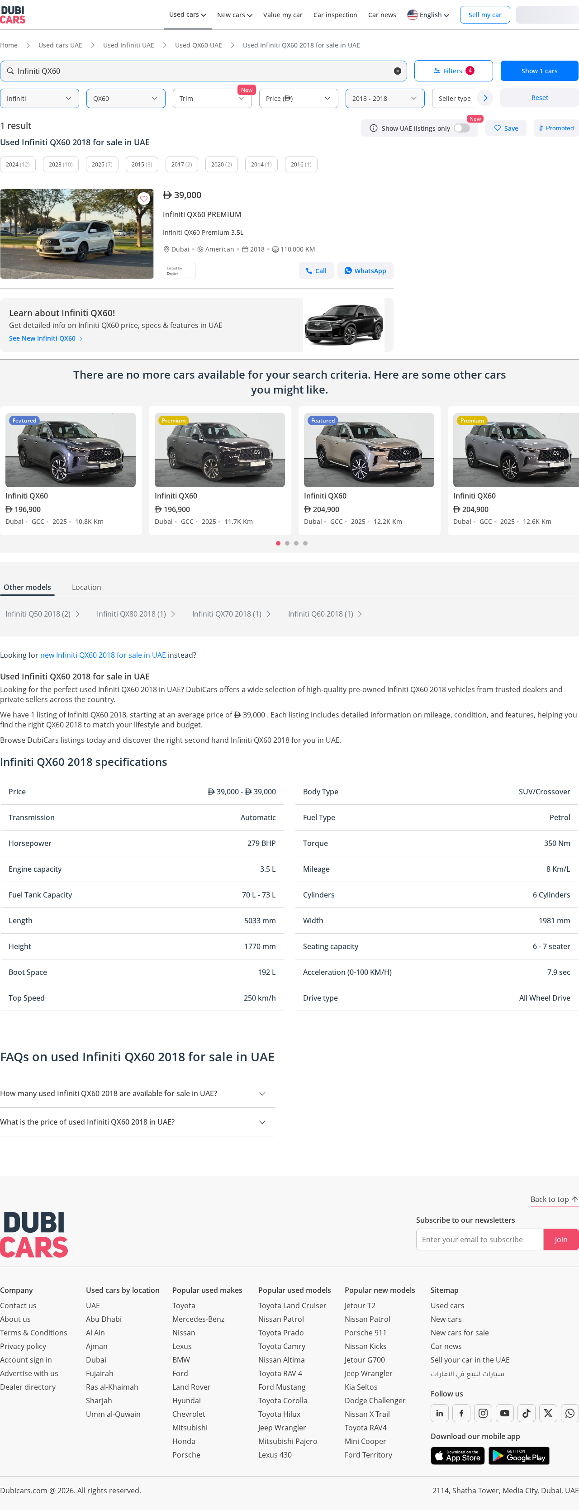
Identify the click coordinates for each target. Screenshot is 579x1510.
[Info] (373, 128)
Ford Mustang (282, 1387)
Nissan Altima (281, 1360)
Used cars (448, 1306)
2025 (98, 164)
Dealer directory (28, 1387)
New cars (446, 1319)
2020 (217, 164)
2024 (12, 164)
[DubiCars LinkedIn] (439, 1413)
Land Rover (191, 1387)
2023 (55, 164)
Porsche (186, 1455)
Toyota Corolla (283, 1401)
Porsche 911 (366, 1333)
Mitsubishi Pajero (288, 1441)
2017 (177, 164)
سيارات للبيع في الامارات (467, 1375)
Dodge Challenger (375, 1401)
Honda (183, 1441)
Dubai (96, 1360)
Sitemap (445, 1290)
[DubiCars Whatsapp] (569, 1413)
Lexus (182, 1346)
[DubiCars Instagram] (483, 1413)
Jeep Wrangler (282, 1428)
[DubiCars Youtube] (504, 1413)
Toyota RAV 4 (280, 1373)
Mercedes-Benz (198, 1319)
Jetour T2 (360, 1306)
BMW (181, 1360)
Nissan (183, 1333)
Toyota (183, 1306)
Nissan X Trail (367, 1414)
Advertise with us (29, 1373)
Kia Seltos (361, 1387)
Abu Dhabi (104, 1319)
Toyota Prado (281, 1333)
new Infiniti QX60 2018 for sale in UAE (103, 655)
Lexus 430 (275, 1455)
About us (15, 1319)
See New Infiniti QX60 (43, 338)
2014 (257, 164)
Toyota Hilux (279, 1414)
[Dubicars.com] (34, 1235)
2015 (138, 164)
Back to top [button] (550, 1199)
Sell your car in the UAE (470, 1360)
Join (561, 1239)
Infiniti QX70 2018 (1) (227, 614)
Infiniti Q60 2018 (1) (321, 614)
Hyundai (186, 1401)
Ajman (97, 1346)
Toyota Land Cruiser (292, 1306)
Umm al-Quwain (113, 1414)
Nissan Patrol (281, 1319)
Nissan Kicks (366, 1346)
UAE (93, 1306)
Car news (446, 1346)
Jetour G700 (365, 1360)
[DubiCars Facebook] (461, 1413)
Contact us (18, 1306)
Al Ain (95, 1333)
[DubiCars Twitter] (548, 1413)
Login (547, 14)
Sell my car (485, 14)
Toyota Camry (281, 1346)
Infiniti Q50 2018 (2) (38, 614)
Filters (458, 70)
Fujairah (100, 1373)
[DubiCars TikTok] (526, 1413)
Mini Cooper (365, 1441)
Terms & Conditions (33, 1333)
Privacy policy (23, 1346)
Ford (180, 1373)
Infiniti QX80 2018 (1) (132, 614)
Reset (540, 98)
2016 (297, 164)
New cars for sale (460, 1333)
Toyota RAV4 (366, 1428)
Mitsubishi (190, 1428)
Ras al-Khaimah (112, 1387)
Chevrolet (188, 1414)
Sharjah (99, 1401)
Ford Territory (368, 1455)
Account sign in (26, 1360)
